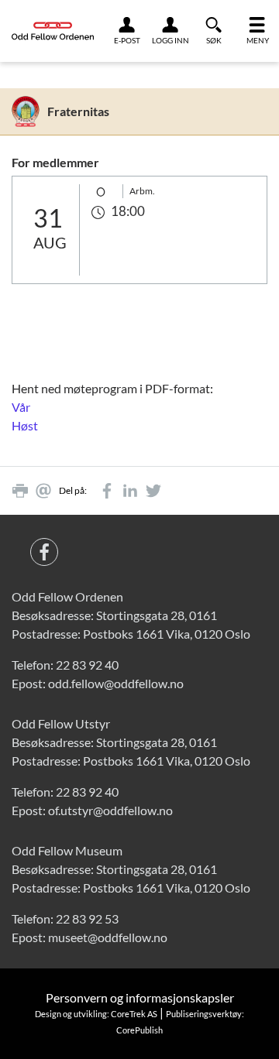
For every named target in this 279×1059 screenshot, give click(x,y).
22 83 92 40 (87, 664)
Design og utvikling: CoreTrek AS (96, 1014)
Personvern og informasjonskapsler (140, 997)
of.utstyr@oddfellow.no (110, 810)
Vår (21, 406)
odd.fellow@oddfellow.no (116, 683)
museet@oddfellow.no (107, 937)
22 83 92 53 (87, 918)
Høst (25, 425)
